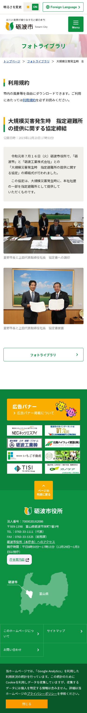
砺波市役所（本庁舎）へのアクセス (31, 542)
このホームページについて (18, 633)
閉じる (26, 704)
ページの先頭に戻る (44, 492)
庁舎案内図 (17, 559)
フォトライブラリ (38, 61)
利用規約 (29, 100)
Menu (76, 24)
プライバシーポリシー (42, 693)
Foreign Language (64, 7)
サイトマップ (56, 630)
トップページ (11, 61)
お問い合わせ (12, 649)
